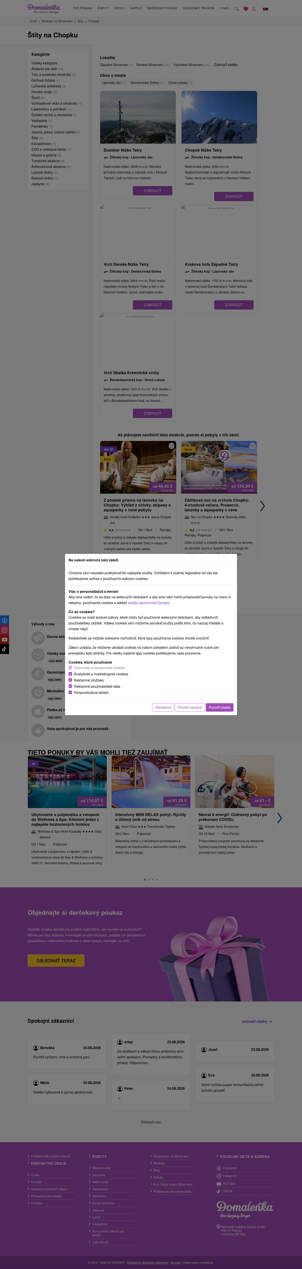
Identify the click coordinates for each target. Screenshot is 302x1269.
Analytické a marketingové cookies (101, 673)
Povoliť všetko (220, 707)
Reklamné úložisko (89, 680)
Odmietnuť (163, 707)
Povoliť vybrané (190, 707)
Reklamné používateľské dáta (97, 686)
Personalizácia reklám (91, 692)
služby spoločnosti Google (148, 602)
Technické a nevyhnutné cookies (99, 667)
